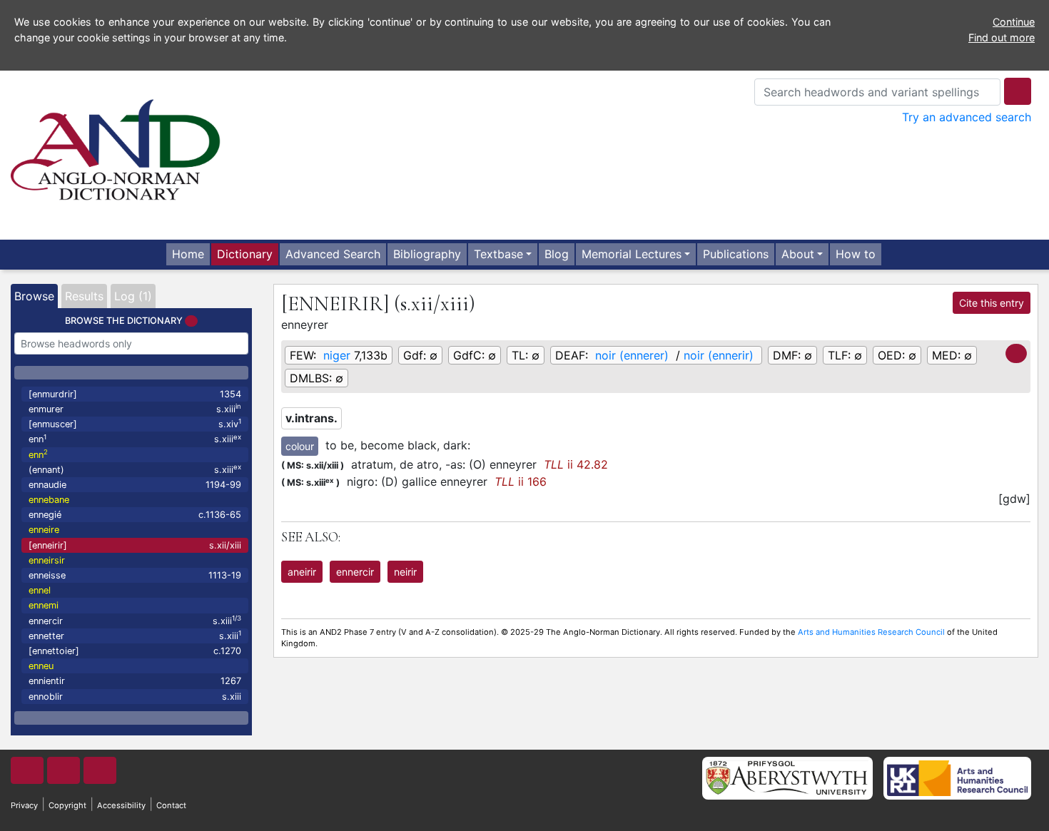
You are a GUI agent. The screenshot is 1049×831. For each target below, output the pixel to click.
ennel (40, 590)
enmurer (135, 408)
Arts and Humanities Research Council (871, 632)
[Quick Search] (1017, 91)
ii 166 (521, 481)
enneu (41, 666)
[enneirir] (135, 545)
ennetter (135, 635)
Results (84, 296)
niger (336, 355)
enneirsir (47, 560)
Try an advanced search (966, 117)
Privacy (24, 805)
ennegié (135, 514)
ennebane (49, 499)
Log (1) (133, 296)
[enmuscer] (135, 423)
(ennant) (135, 469)
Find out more (1001, 37)
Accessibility (121, 805)
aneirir (302, 572)
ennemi (44, 605)
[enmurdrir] (135, 394)
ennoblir (135, 696)
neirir (405, 572)
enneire (44, 529)
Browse (34, 296)
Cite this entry (991, 303)
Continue (1014, 22)
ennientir (135, 680)
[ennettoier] (135, 651)
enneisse (135, 575)
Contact (171, 805)
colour (299, 446)
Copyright (67, 805)
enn (135, 439)
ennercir (135, 620)
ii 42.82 (576, 464)
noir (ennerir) (719, 355)
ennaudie (135, 484)
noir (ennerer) (632, 355)
